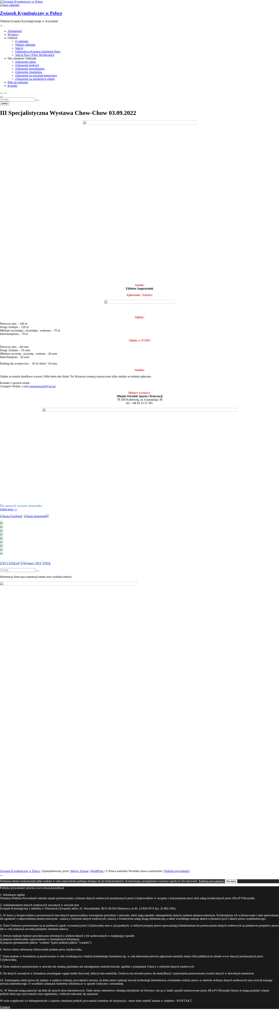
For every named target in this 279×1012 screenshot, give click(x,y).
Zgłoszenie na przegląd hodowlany (36, 75)
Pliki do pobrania (18, 82)
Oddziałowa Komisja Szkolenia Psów (38, 51)
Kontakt (12, 85)
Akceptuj (231, 881)
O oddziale (21, 41)
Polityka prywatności (177, 871)
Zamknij (5, 1007)
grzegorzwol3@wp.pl (42, 386)
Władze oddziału (25, 44)
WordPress (97, 871)
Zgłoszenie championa (28, 72)
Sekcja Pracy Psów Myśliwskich (34, 55)
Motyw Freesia (79, 871)
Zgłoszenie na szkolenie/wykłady (35, 79)
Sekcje (19, 48)
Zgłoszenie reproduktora (29, 68)
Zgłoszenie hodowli (27, 65)
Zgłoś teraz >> (8, 509)
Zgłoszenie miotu (25, 61)
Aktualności (15, 31)
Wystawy (13, 34)
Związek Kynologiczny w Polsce (31, 13)
